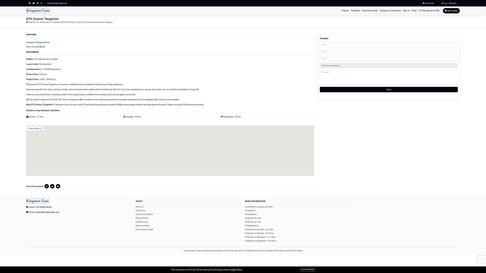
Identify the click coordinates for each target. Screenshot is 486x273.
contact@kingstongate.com (57, 3)
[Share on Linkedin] (52, 186)
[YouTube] (35, 3)
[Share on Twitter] (58, 186)
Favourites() (429, 3)
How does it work (370, 10)
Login (445, 3)
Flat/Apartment (42, 42)
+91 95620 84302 (44, 207)
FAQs (414, 10)
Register (453, 3)
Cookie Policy (236, 270)
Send (388, 89)
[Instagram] (42, 3)
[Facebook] (31, 3)
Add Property (452, 11)
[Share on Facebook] (46, 186)
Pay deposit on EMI (430, 10)
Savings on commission (390, 10)
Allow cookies (308, 269)
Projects (345, 10)
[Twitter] (39, 3)
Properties (355, 10)
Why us (406, 10)
